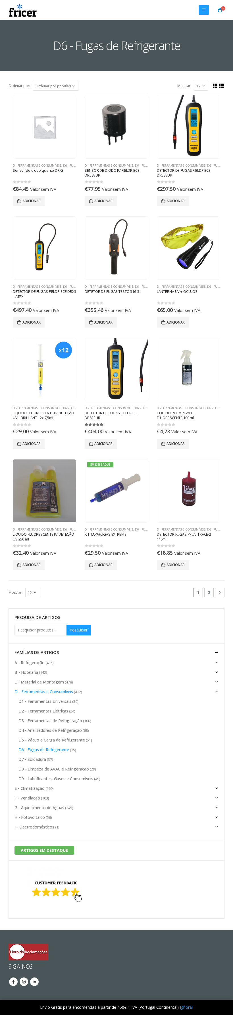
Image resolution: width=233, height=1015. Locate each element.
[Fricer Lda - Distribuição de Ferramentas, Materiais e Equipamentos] (23, 10)
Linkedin (34, 981)
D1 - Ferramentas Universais (44, 701)
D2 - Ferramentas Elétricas (43, 711)
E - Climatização (29, 788)
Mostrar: (184, 85)
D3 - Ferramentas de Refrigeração (50, 720)
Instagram (24, 981)
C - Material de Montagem (39, 682)
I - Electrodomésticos (34, 827)
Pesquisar (79, 630)
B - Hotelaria (26, 672)
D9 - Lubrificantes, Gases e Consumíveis (55, 778)
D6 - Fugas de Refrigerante (43, 749)
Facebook (13, 981)
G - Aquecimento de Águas (39, 807)
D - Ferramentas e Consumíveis (37, 165)
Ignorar (186, 1007)
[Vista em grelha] (215, 85)
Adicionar (31, 200)
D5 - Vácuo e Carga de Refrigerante (51, 740)
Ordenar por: (19, 85)
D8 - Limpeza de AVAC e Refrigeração (53, 769)
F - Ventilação (27, 798)
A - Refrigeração (29, 662)
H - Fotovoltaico (29, 817)
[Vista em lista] (221, 85)
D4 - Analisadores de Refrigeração (50, 730)
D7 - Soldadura (32, 759)
